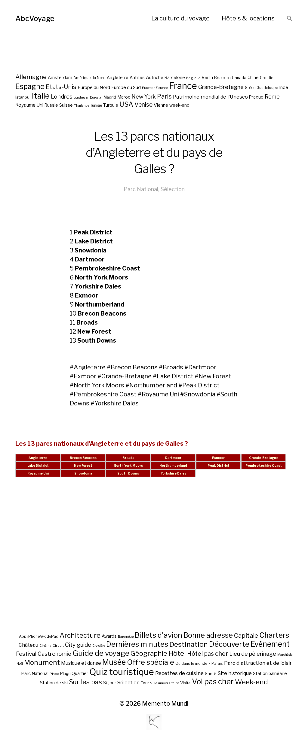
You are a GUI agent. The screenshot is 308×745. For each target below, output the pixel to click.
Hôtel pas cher (207, 653)
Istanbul (22, 97)
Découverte (229, 644)
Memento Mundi (165, 703)
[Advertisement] (154, 561)
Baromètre (126, 637)
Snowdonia (199, 394)
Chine (253, 77)
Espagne (30, 86)
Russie (51, 105)
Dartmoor (202, 367)
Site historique (234, 673)
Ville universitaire (164, 683)
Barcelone (175, 77)
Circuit (58, 645)
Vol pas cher (213, 681)
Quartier (80, 673)
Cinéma (45, 646)
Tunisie (96, 105)
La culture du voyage (180, 18)
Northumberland (153, 385)
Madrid (110, 97)
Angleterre (117, 77)
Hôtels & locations (248, 18)
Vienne (161, 105)
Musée (114, 662)
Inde (283, 87)
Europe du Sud (126, 87)
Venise (143, 104)
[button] (290, 18)
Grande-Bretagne (221, 87)
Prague (256, 97)
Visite (185, 682)
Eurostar (148, 88)
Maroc (123, 96)
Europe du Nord (94, 87)
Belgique (193, 78)
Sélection (173, 189)
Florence (162, 88)
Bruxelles (222, 77)
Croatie (266, 77)
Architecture (80, 635)
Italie (41, 95)
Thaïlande (81, 106)
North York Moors (99, 385)
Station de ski (54, 682)
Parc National (141, 189)
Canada (239, 77)
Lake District (175, 376)
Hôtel (177, 653)
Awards (109, 636)
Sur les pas (85, 682)
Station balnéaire (270, 673)
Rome (272, 96)
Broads (173, 367)
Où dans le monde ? (192, 663)
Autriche (154, 77)
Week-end (251, 682)
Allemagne (31, 77)
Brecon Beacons (134, 367)
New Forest (215, 376)
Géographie (149, 653)
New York (143, 96)
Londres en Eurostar (88, 97)
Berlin (207, 77)
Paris (164, 96)
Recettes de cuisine (179, 673)
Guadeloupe (267, 87)
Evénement (270, 644)
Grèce (250, 87)
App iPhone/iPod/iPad (38, 636)
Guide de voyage (100, 653)
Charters (274, 635)
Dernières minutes (137, 644)
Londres (61, 96)
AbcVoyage (34, 18)
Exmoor (85, 376)
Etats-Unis (61, 86)
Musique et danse (81, 663)
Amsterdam (60, 77)
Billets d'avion (158, 635)
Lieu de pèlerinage (252, 653)
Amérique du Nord (89, 78)
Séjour (109, 682)
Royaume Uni (29, 105)
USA (126, 104)
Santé (210, 673)
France (183, 86)
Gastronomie (54, 653)
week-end (179, 105)
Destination (188, 644)
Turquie (110, 105)
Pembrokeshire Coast (105, 394)
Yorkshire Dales (116, 403)
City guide (78, 644)
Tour (145, 683)
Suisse (66, 105)
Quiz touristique (121, 672)
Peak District (201, 385)
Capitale (246, 635)
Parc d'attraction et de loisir (258, 663)
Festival (26, 653)
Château (28, 645)
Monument (42, 662)
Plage (65, 673)
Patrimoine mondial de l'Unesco (210, 97)
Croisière (98, 646)
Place (54, 674)
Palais (217, 663)
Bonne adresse (208, 635)
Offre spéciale (150, 662)
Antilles (137, 77)
